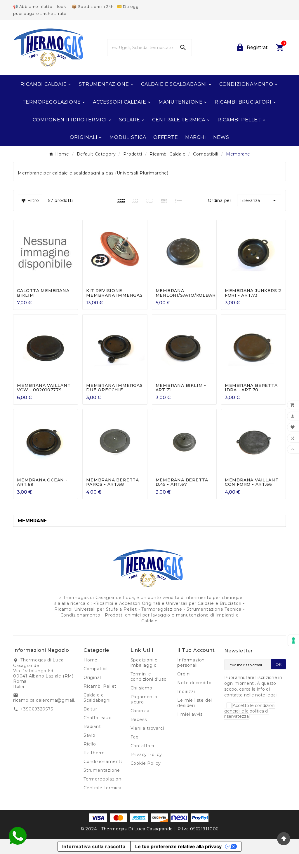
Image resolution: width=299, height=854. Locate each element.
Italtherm (94, 752)
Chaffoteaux (97, 717)
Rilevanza (259, 200)
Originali (93, 677)
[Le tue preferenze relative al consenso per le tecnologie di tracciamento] (293, 640)
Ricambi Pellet (100, 686)
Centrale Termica (102, 787)
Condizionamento (104, 761)
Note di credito (194, 682)
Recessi (139, 719)
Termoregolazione (104, 779)
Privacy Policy (146, 754)
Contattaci (142, 745)
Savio (89, 735)
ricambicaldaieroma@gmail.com (49, 700)
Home (91, 660)
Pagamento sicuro (144, 699)
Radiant (92, 726)
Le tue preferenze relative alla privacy (178, 846)
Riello (90, 744)
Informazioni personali (191, 662)
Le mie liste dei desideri (194, 703)
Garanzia (140, 710)
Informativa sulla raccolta (94, 846)
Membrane (32, 520)
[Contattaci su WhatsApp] (17, 836)
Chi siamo (141, 688)
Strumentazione (102, 770)
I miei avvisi (190, 714)
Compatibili (96, 668)
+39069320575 (36, 709)
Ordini (184, 674)
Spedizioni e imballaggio (144, 662)
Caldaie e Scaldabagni (97, 697)
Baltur (90, 709)
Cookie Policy (146, 763)
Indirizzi (186, 691)
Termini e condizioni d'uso (149, 676)
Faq (135, 737)
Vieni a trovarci (147, 728)
